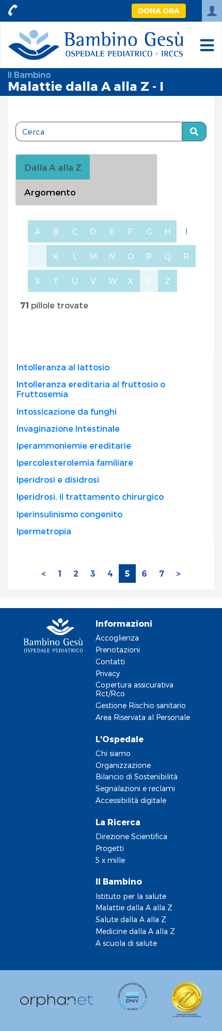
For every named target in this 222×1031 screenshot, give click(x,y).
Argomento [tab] (50, 192)
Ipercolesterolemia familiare (75, 462)
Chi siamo (113, 753)
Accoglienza (117, 637)
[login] (212, 11)
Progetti (110, 848)
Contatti (110, 661)
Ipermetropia (44, 531)
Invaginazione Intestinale (68, 428)
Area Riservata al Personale (143, 717)
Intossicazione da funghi (67, 411)
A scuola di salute (126, 943)
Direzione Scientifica (131, 836)
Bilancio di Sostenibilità (137, 776)
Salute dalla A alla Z (131, 919)
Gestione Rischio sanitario (141, 705)
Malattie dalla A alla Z (134, 907)
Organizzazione (123, 765)
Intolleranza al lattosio (63, 367)
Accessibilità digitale (131, 800)
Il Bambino (29, 74)
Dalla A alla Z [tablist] (53, 167)
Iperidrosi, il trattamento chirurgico (90, 496)
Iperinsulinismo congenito (69, 514)
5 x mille (110, 860)
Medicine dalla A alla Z (135, 931)
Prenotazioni (118, 649)
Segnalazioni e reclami (135, 788)
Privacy (108, 673)
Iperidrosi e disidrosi (58, 479)
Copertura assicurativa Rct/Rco (134, 689)
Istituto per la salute (131, 896)
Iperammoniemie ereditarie (74, 445)
